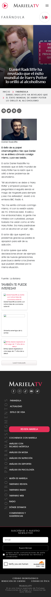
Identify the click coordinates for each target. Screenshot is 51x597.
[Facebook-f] (13, 391)
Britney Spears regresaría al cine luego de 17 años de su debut (14, 351)
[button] (47, 5)
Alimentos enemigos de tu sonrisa (13, 332)
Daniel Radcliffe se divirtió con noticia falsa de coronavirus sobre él (14, 304)
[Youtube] (31, 391)
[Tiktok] (25, 391)
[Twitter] (37, 391)
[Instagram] (19, 391)
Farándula (22, 92)
